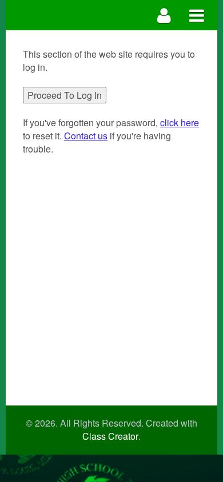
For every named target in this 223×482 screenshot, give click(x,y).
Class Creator (110, 436)
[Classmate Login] (164, 15)
